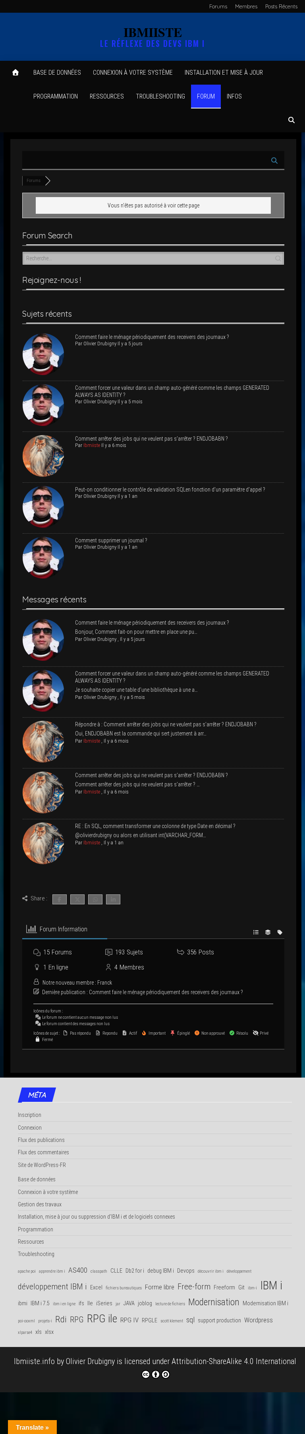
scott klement (171, 1321)
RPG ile (102, 1318)
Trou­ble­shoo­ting (160, 96)
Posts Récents (281, 6)
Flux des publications (41, 1140)
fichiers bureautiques (124, 1288)
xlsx (49, 1332)
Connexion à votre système (133, 72)
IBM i (271, 1285)
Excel (96, 1287)
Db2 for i (134, 1271)
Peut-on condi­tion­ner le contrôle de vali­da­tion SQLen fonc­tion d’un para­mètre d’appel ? (170, 489)
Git (241, 1287)
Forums (218, 6)
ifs (81, 1303)
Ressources (31, 1242)
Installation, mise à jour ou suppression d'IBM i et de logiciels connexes (96, 1216)
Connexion (30, 1127)
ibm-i (252, 1288)
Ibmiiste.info (34, 1361)
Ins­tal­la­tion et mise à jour (224, 72)
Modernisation (213, 1302)
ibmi (22, 1303)
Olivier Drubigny (90, 1361)
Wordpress (258, 1320)
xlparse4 (25, 1332)
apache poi (27, 1271)
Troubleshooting (36, 1254)
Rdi (61, 1319)
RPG (77, 1319)
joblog (145, 1303)
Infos (234, 96)
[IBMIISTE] (15, 73)
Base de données (57, 72)
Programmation (35, 1229)
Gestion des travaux (40, 1204)
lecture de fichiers (170, 1303)
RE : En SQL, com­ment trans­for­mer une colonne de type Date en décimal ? (156, 826)
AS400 (77, 1270)
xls (38, 1332)
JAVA (129, 1303)
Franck (104, 982)
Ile (90, 1303)
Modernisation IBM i (265, 1303)
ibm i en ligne (64, 1303)
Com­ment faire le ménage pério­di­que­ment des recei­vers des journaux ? (152, 337)
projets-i (45, 1321)
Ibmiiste (91, 445)
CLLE (116, 1271)
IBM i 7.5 (40, 1303)
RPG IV (129, 1320)
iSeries (104, 1303)
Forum (206, 96)
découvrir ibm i (211, 1271)
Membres (246, 6)
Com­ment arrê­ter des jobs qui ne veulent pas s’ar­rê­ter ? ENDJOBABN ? (151, 438)
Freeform (224, 1287)
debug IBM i (160, 1271)
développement (239, 1271)
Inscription (29, 1115)
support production (219, 1320)
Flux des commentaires (43, 1152)
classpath (99, 1271)
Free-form (194, 1286)
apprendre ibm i (52, 1271)
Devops (186, 1271)
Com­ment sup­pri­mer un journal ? (111, 540)
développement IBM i (52, 1286)
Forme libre (159, 1287)
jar (118, 1303)
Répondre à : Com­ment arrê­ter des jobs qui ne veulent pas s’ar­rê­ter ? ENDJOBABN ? (166, 724)
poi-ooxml (26, 1321)
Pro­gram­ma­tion (55, 96)
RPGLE (149, 1320)
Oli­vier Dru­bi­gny (99, 343)
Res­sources (107, 96)
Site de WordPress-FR (42, 1165)
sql (190, 1319)
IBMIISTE (153, 32)
